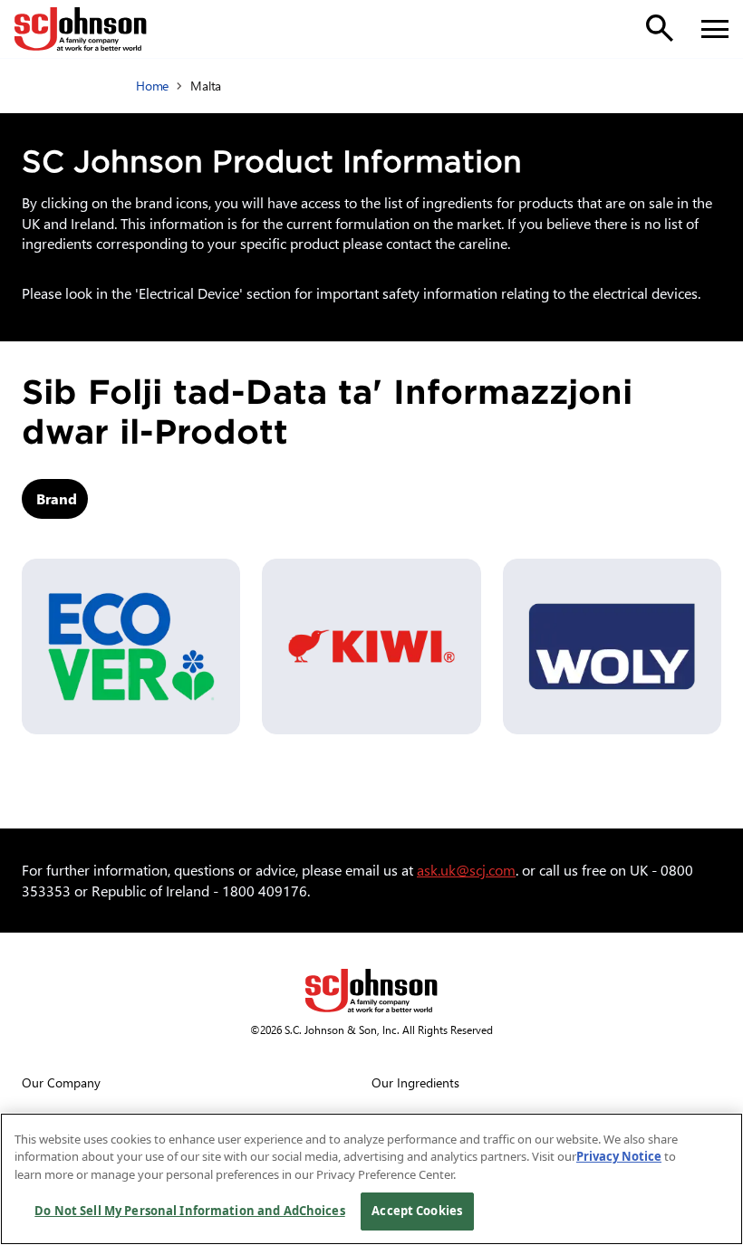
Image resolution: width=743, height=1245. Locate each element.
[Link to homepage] (80, 29)
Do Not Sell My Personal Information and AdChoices (189, 1210)
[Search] (660, 28)
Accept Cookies (417, 1210)
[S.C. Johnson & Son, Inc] (371, 990)
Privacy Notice (618, 1156)
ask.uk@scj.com (466, 869)
